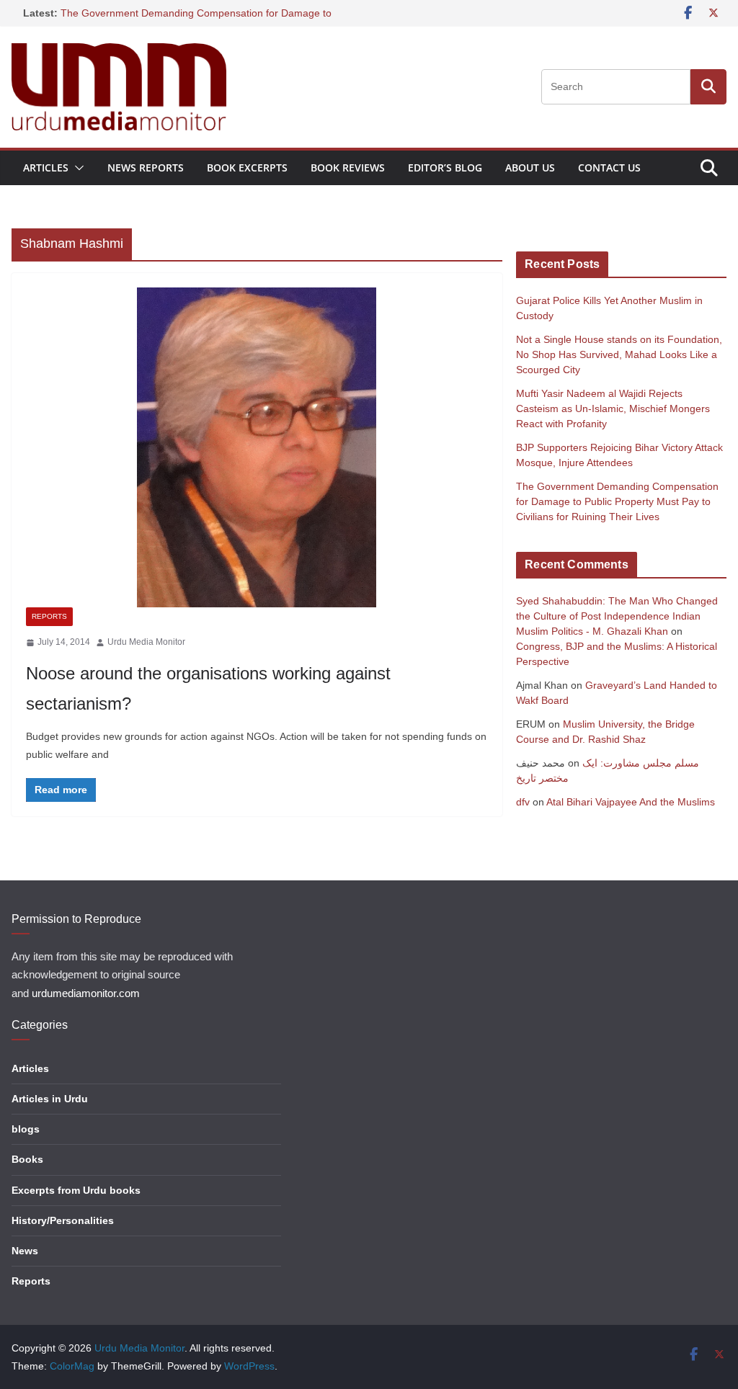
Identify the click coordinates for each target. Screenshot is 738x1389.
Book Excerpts (247, 167)
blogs (26, 1129)
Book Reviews (348, 167)
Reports (49, 616)
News (25, 1250)
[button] (76, 168)
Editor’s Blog (445, 167)
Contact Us (609, 167)
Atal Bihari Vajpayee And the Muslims (630, 802)
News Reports (145, 167)
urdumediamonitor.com (86, 993)
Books (27, 1159)
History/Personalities (63, 1220)
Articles (45, 167)
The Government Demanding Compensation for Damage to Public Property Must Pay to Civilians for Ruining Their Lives (617, 501)
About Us (530, 167)
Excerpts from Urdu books (76, 1190)
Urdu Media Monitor (146, 642)
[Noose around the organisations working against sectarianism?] (257, 447)
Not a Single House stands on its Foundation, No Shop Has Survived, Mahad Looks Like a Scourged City (619, 354)
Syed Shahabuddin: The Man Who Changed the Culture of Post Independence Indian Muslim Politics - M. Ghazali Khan (617, 616)
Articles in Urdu (50, 1098)
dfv (523, 802)
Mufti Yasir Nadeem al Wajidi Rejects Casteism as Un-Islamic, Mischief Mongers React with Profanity (613, 408)
